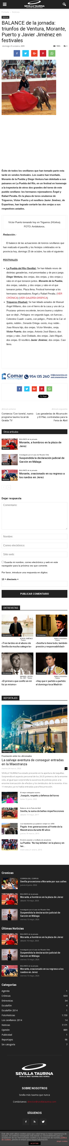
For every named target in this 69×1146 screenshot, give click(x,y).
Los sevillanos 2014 (12, 1020)
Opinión (6, 1029)
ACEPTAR (34, 1143)
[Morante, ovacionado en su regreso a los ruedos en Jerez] (10, 475)
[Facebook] (26, 1122)
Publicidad (7, 1034)
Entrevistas (7, 635)
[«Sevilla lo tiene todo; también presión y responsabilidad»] (52, 626)
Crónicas (6, 995)
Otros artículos (11, 432)
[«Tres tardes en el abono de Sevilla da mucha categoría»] (17, 626)
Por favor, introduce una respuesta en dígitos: (25, 572)
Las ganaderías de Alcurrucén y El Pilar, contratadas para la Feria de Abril (51, 417)
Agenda (5, 990)
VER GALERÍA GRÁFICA (33, 297)
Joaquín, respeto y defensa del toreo (39, 795)
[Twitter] (43, 1122)
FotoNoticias (8, 1015)
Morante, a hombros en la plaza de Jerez (41, 897)
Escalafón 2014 (9, 1010)
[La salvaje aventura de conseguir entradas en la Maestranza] (34, 729)
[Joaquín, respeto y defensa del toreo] (10, 797)
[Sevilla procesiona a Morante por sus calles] (10, 883)
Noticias (5, 17)
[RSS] (34, 1122)
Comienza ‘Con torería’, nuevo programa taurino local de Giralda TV (17, 417)
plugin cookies (62, 1141)
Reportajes (7, 751)
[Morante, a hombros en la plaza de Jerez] (10, 444)
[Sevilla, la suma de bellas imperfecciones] (10, 813)
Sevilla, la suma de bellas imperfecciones (42, 811)
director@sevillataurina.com (41, 1101)
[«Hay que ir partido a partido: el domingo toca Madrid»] (52, 664)
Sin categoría (8, 1044)
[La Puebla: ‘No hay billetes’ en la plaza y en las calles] (10, 845)
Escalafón (7, 1005)
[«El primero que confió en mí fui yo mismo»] (17, 664)
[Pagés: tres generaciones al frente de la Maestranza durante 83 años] (10, 828)
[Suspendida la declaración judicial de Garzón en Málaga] (10, 459)
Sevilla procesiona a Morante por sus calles (43, 881)
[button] (64, 4)
